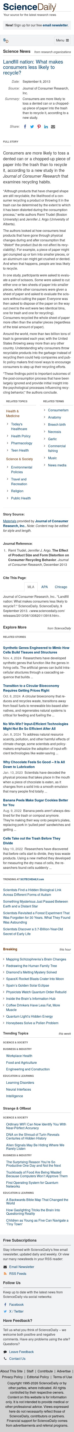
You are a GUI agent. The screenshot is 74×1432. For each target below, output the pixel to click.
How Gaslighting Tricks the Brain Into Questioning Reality (33, 1212)
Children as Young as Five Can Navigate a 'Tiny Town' (37, 1222)
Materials (9, 521)
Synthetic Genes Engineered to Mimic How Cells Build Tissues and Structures (36, 650)
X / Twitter (16, 1311)
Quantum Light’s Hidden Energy (29, 1016)
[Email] (53, 126)
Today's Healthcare (19, 426)
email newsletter (55, 25)
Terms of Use (62, 1376)
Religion (17, 490)
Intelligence (14, 1095)
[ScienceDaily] (30, 7)
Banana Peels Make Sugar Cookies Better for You (35, 802)
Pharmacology (21, 443)
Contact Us (17, 1358)
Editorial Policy (38, 1376)
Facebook (16, 1304)
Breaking (10, 949)
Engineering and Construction (28, 1069)
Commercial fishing (57, 448)
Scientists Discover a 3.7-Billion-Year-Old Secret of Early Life (33, 931)
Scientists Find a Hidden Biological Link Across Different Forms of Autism (32, 892)
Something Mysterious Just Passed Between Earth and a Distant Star (35, 903)
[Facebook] (25, 126)
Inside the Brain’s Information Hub (31, 998)
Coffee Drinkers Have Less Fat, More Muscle (33, 1007)
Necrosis (54, 431)
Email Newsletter (21, 1266)
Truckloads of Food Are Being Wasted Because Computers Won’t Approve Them (37, 1174)
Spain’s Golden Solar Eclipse (27, 985)
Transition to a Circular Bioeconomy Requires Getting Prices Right (31, 688)
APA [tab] (44, 586)
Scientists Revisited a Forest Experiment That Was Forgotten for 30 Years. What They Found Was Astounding (36, 918)
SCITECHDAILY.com (32, 879)
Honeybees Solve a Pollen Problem (32, 1022)
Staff (30, 1371)
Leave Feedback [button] (21, 1351)
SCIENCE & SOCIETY (15, 1042)
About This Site (11, 1371)
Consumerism (58, 410)
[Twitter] (32, 126)
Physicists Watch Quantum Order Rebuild (36, 992)
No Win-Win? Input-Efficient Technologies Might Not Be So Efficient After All (35, 726)
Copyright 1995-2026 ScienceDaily (33, 1383)
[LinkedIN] (46, 126)
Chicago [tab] (61, 586)
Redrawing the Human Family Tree (31, 965)
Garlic (52, 438)
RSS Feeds (17, 1273)
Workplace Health (19, 1055)
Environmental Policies (21, 469)
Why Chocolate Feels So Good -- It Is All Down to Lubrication (34, 764)
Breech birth (57, 424)
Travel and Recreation (19, 481)
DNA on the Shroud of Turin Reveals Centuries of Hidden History (32, 1136)
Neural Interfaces (18, 1089)
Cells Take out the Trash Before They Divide (31, 840)
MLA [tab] (31, 586)
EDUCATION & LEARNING (18, 1076)
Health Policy (21, 436)
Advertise (64, 1371)
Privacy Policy (12, 1376)
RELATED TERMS (53, 401)
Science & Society (19, 458)
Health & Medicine (13, 413)
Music (52, 457)
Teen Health (20, 450)
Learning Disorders (20, 1082)
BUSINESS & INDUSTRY (17, 1049)
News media (57, 465)
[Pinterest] (39, 126)
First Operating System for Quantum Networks (32, 1184)
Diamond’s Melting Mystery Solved (31, 972)
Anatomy (54, 417)
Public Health (21, 498)
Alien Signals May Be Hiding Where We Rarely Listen (35, 1147)
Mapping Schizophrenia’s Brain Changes (36, 959)
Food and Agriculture (21, 1062)
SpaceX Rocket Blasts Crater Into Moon (35, 978)
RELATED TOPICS (16, 401)
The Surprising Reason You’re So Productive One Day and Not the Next (33, 1164)
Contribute (45, 1371)
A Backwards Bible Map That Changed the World (37, 1201)
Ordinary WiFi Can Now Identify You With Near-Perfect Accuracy (36, 1126)
